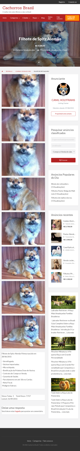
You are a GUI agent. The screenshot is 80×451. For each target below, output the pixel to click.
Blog (43, 18)
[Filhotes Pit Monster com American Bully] (56, 277)
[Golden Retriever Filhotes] (56, 224)
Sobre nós (50, 18)
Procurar (64, 160)
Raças (35, 18)
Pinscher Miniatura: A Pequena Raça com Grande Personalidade (61, 354)
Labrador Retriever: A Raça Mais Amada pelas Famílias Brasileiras (62, 313)
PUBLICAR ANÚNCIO (71, 18)
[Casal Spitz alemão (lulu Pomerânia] (56, 251)
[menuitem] (62, 2)
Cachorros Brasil (18, 7)
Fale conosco (59, 18)
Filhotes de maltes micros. (61, 198)
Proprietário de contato (63, 114)
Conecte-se (72, 2)
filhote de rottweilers (59, 184)
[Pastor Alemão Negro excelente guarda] (56, 238)
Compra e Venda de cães (25, 50)
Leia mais (70, 332)
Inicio (5, 18)
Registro (62, 2)
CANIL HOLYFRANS (63, 100)
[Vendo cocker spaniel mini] (56, 264)
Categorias (14, 18)
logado (18, 411)
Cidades (25, 18)
